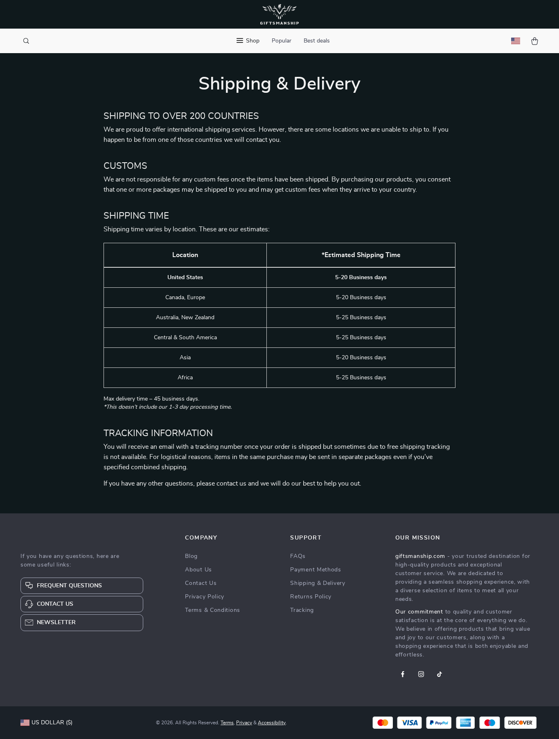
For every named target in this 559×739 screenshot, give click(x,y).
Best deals (317, 41)
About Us (198, 570)
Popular (281, 41)
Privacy (244, 722)
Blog (191, 556)
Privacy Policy (204, 597)
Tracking (302, 610)
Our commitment (419, 612)
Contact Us (200, 583)
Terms (227, 722)
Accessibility (272, 722)
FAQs (298, 556)
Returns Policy (310, 597)
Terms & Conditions (212, 610)
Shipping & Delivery (317, 583)
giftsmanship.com (420, 556)
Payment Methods (315, 570)
